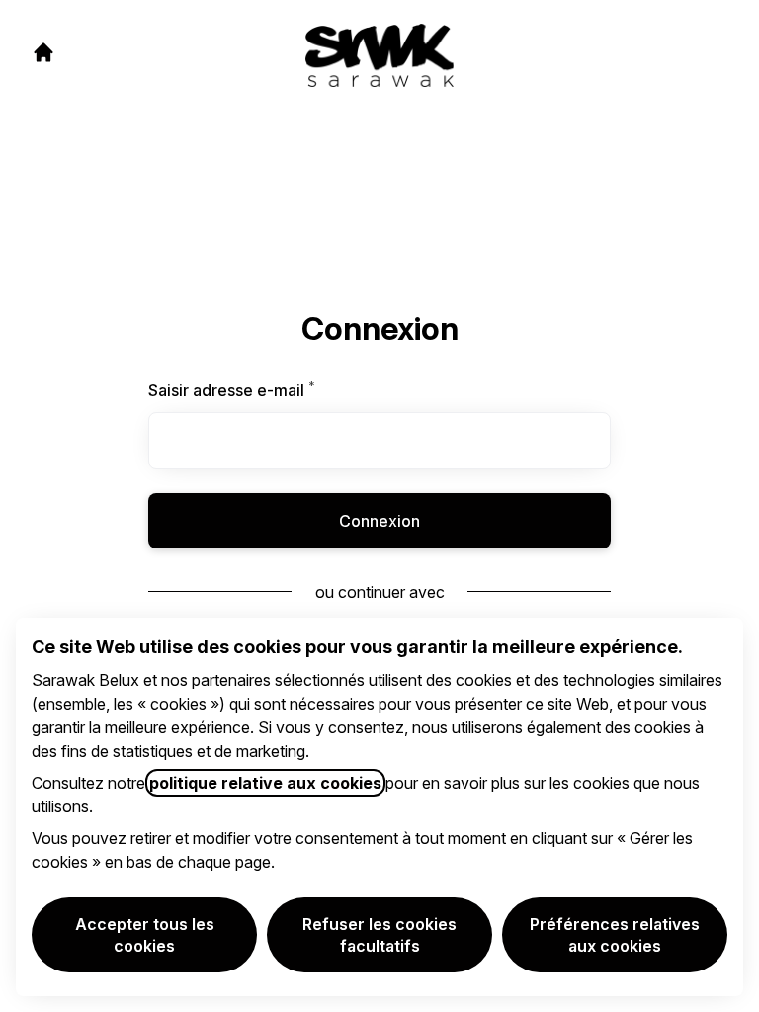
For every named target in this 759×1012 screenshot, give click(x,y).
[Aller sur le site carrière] (43, 52)
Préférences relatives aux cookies (615, 935)
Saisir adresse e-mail (256, 390)
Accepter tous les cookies (144, 935)
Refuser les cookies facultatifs (379, 935)
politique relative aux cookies (265, 783)
